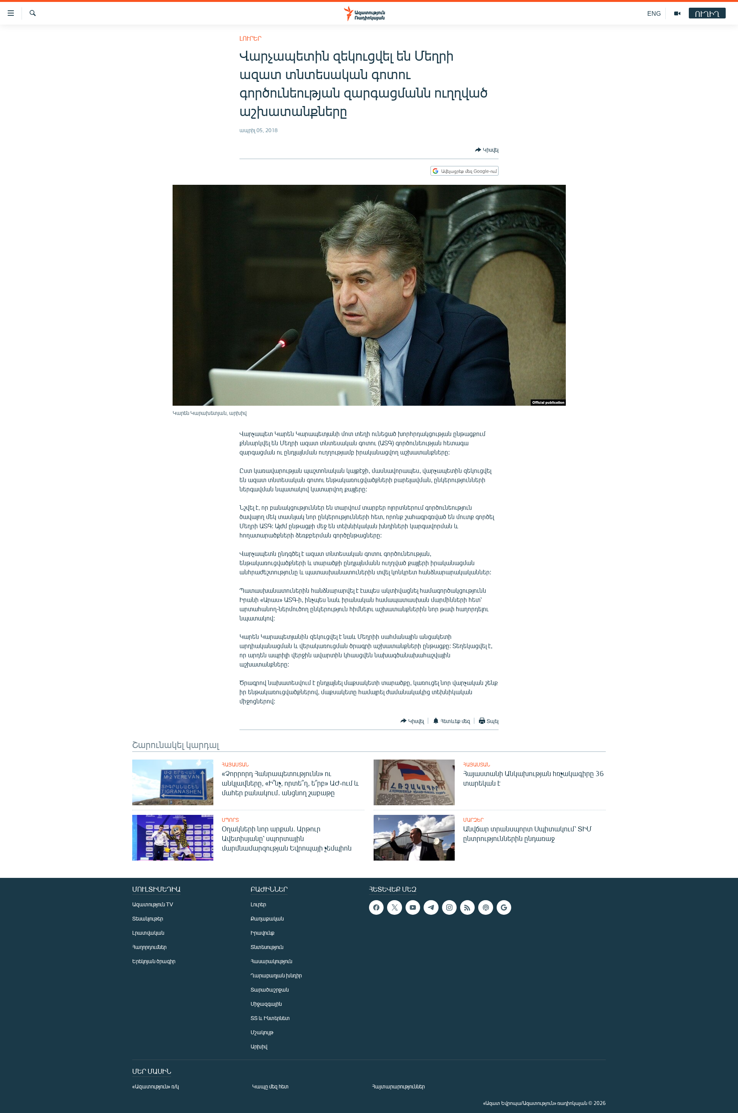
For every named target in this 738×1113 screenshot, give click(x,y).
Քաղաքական (267, 918)
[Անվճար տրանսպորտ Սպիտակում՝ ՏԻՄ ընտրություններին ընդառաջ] (414, 838)
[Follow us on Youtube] (413, 907)
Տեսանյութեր (147, 918)
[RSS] (467, 907)
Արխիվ (259, 1046)
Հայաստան (235, 764)
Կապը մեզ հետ (270, 1086)
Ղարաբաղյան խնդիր (276, 975)
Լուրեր (250, 38)
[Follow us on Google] (504, 907)
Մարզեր (473, 820)
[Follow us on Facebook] (376, 907)
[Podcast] (485, 907)
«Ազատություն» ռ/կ (155, 1086)
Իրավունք (262, 932)
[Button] (487, 149)
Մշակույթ (262, 1032)
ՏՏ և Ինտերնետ (270, 1018)
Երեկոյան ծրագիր (153, 961)
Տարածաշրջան (270, 989)
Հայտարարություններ (398, 1086)
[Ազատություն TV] (677, 13)
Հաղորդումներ (149, 947)
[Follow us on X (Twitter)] (394, 907)
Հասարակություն (271, 961)
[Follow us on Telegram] (431, 907)
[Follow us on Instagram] (449, 907)
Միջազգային (266, 1003)
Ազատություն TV (152, 904)
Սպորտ (230, 820)
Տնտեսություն (267, 947)
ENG (654, 13)
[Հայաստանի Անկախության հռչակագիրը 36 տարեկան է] (414, 782)
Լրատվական (148, 932)
